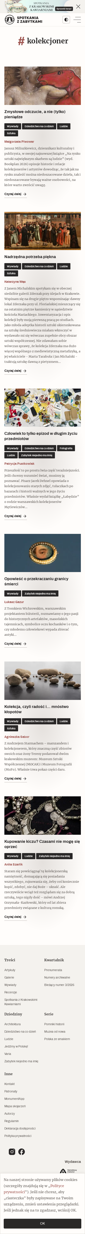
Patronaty (10, 1091)
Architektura (12, 1024)
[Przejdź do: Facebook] (22, 1152)
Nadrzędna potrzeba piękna (30, 257)
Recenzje (10, 992)
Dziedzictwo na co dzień (20, 1031)
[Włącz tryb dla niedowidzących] (66, 19)
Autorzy (9, 1113)
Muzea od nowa (54, 1031)
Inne (8, 1074)
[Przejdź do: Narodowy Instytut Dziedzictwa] (69, 1172)
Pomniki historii (54, 1024)
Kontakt (9, 1084)
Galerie (9, 977)
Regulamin (11, 1121)
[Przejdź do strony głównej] (23, 19)
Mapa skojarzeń (15, 1106)
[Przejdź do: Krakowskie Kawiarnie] (42, 6)
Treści (9, 960)
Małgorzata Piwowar (19, 141)
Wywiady (10, 985)
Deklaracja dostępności (20, 1128)
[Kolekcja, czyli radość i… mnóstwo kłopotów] (42, 681)
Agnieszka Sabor (16, 736)
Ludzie (8, 1039)
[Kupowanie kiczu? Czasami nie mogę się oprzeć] (42, 815)
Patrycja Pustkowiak (19, 463)
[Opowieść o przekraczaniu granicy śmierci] (42, 553)
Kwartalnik (54, 960)
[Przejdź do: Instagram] (12, 1152)
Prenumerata (53, 970)
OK (42, 1223)
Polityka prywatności (17, 1136)
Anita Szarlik (13, 864)
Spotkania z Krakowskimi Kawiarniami (20, 1002)
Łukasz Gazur (14, 601)
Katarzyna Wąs (15, 281)
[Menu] (77, 19)
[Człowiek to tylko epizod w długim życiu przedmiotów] (42, 408)
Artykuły (9, 970)
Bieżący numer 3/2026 (59, 985)
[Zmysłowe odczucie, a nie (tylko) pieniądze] (42, 86)
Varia (7, 1054)
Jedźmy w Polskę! (16, 1046)
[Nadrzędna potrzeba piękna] (42, 231)
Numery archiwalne (57, 977)
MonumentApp (14, 1098)
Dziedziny (13, 1014)
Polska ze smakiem (57, 1039)
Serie (48, 1014)
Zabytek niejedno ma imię (21, 1061)
